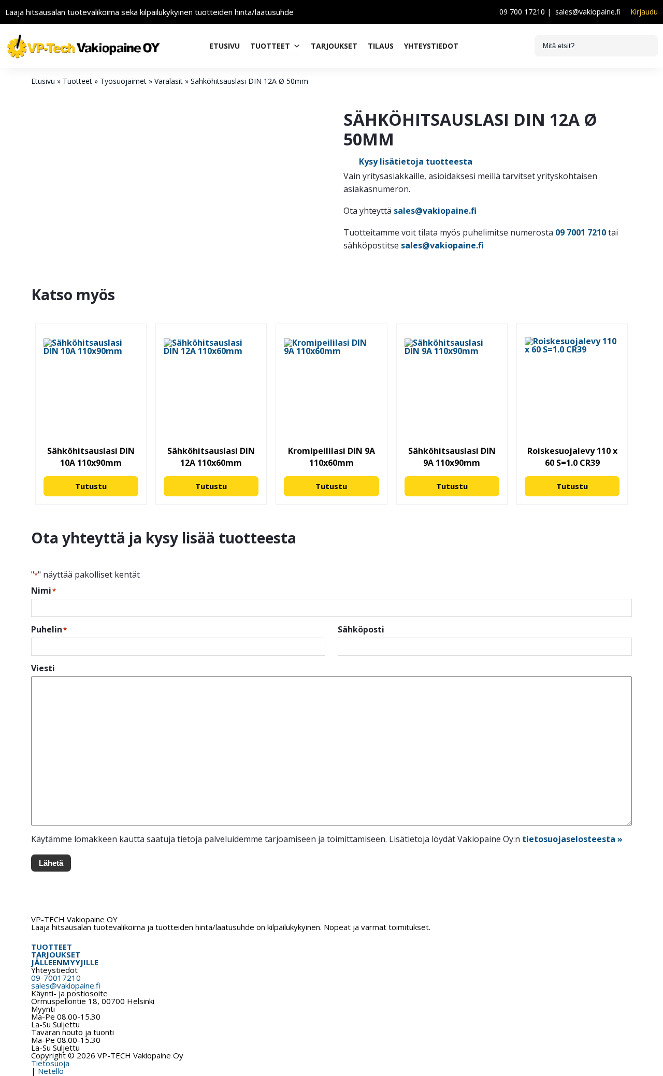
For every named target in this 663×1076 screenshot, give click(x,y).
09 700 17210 (522, 12)
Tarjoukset (334, 46)
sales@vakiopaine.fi (588, 12)
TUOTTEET (51, 946)
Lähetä (51, 863)
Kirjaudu (644, 12)
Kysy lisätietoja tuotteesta (415, 161)
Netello (51, 1071)
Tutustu (91, 486)
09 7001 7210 (580, 232)
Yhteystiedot (431, 46)
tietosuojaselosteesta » (572, 839)
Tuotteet (270, 46)
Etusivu (224, 46)
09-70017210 (56, 977)
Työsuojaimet (123, 81)
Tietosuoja (50, 1063)
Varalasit (168, 81)
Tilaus (381, 46)
